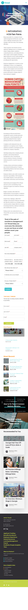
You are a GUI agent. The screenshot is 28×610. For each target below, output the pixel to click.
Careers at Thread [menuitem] (7, 570)
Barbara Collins (10, 21)
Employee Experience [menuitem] (10, 537)
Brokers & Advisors (8, 561)
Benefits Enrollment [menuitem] (10, 535)
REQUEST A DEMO (8, 558)
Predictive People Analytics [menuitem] (12, 545)
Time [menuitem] (5, 547)
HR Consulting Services (9, 559)
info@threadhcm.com (9, 526)
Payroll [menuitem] (6, 543)
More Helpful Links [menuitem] (9, 565)
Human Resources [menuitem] (9, 539)
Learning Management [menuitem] (11, 541)
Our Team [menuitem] (6, 573)
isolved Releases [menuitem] (8, 567)
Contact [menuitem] (6, 569)
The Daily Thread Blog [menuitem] (8, 575)
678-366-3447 (7, 524)
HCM (14, 9)
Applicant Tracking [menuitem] (9, 533)
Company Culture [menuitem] (7, 572)
